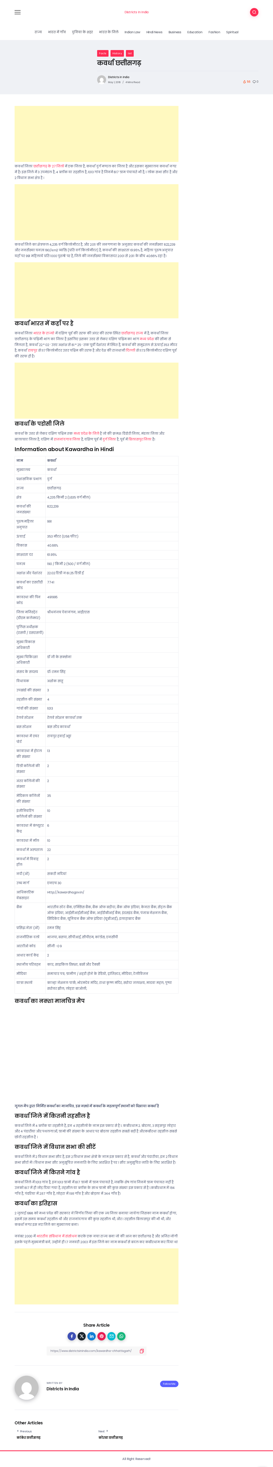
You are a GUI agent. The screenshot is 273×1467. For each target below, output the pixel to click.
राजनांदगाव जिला (67, 439)
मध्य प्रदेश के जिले (86, 433)
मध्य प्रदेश (147, 339)
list (130, 53)
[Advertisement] (96, 134)
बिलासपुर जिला (140, 439)
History (117, 53)
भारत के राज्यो (43, 333)
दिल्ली (130, 350)
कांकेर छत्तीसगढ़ (29, 1437)
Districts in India (118, 77)
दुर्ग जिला (109, 439)
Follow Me (169, 1384)
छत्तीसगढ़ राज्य (132, 333)
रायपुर (32, 350)
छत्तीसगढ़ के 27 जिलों (48, 166)
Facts (103, 53)
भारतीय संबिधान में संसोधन (57, 1236)
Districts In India (136, 12)
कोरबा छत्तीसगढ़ (111, 1437)
